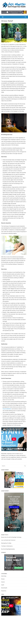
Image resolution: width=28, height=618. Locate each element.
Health (2, 584)
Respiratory (3, 590)
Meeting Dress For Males (6, 543)
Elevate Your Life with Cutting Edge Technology (11, 537)
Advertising (3, 576)
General (3, 582)
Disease (3, 579)
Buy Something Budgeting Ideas (8, 549)
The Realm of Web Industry (7, 546)
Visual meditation (7, 408)
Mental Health (4, 587)
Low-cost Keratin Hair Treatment (8, 540)
